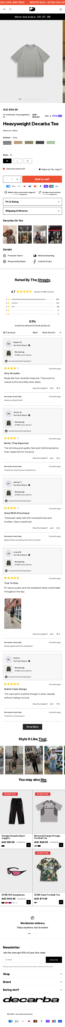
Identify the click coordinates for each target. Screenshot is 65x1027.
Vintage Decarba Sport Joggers (13, 837)
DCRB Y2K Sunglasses (13, 895)
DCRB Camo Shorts (23, 355)
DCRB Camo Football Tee (47, 895)
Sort (35, 333)
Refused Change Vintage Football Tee (47, 837)
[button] (12, 613)
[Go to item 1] (29, 933)
